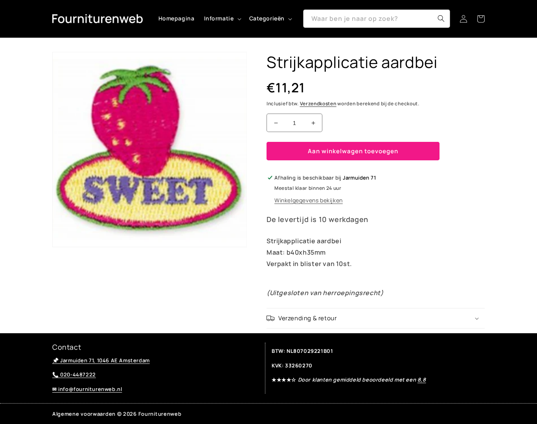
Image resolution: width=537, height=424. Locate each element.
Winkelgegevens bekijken (308, 200)
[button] (222, 18)
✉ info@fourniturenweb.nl (87, 389)
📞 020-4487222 (74, 374)
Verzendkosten (318, 103)
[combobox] (376, 19)
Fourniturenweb (160, 413)
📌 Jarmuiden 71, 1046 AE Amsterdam (101, 360)
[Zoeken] (441, 18)
